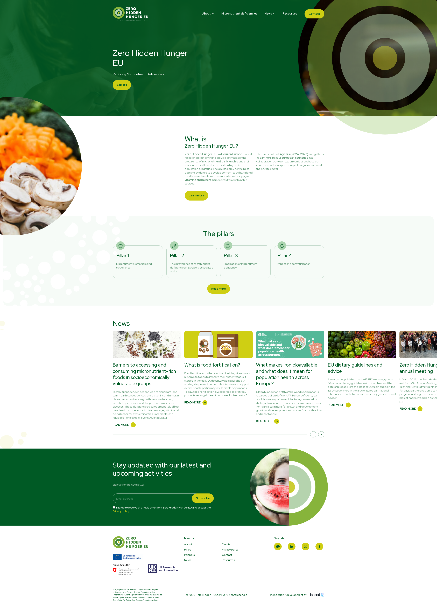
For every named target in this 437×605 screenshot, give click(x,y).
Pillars (187, 549)
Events (226, 544)
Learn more (196, 195)
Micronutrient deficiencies (239, 13)
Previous (313, 434)
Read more (218, 289)
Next (321, 434)
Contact (314, 14)
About (206, 13)
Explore (122, 85)
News (268, 13)
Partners (189, 555)
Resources (290, 13)
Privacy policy (121, 511)
